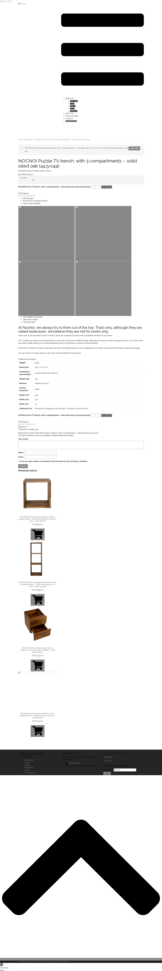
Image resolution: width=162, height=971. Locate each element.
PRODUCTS (70, 98)
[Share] (3, 967)
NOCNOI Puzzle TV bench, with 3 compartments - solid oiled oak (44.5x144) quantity (54, 187)
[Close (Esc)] (1, 967)
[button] (46, 233)
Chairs (72, 103)
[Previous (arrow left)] (1, 970)
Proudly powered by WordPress (31, 961)
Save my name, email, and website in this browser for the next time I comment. (54, 461)
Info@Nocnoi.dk (74, 763)
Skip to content (6, 1)
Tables (72, 108)
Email (21, 457)
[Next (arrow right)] (3, 970)
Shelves (72, 106)
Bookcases (74, 101)
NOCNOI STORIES (72, 116)
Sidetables (73, 111)
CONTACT (69, 119)
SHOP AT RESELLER (26, 196)
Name (21, 452)
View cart (134, 148)
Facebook (108, 761)
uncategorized (30, 773)
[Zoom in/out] (7, 967)
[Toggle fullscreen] (5, 967)
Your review (23, 439)
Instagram (108, 757)
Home (20, 139)
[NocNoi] (22, 4)
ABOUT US (69, 113)
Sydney (55, 961)
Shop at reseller (71, 121)
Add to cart (106, 187)
